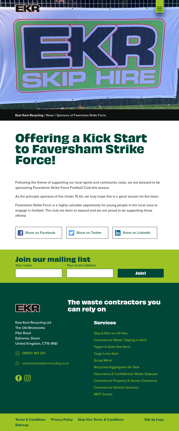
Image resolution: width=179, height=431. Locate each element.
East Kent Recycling (29, 115)
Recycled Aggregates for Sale (116, 367)
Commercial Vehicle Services (116, 387)
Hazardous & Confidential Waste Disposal (126, 373)
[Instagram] (27, 378)
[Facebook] (18, 378)
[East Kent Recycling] (31, 8)
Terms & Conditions (30, 419)
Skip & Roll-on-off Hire (111, 333)
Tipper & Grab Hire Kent (112, 346)
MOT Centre (103, 394)
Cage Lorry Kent (106, 353)
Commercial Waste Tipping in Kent (120, 339)
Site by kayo (154, 419)
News (50, 115)
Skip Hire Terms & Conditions (101, 419)
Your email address (81, 265)
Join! (140, 273)
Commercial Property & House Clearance (125, 380)
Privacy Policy (62, 419)
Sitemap (21, 425)
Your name (23, 265)
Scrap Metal (103, 360)
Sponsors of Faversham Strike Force (81, 115)
